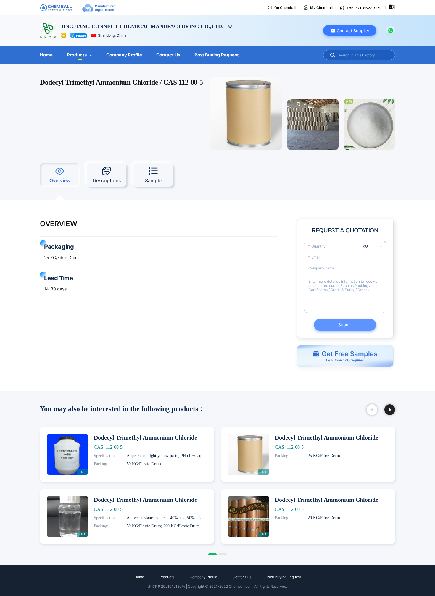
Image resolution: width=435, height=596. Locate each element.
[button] (349, 30)
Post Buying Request (216, 55)
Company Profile (124, 55)
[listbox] (374, 246)
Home (46, 55)
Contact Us (168, 55)
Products (77, 55)
